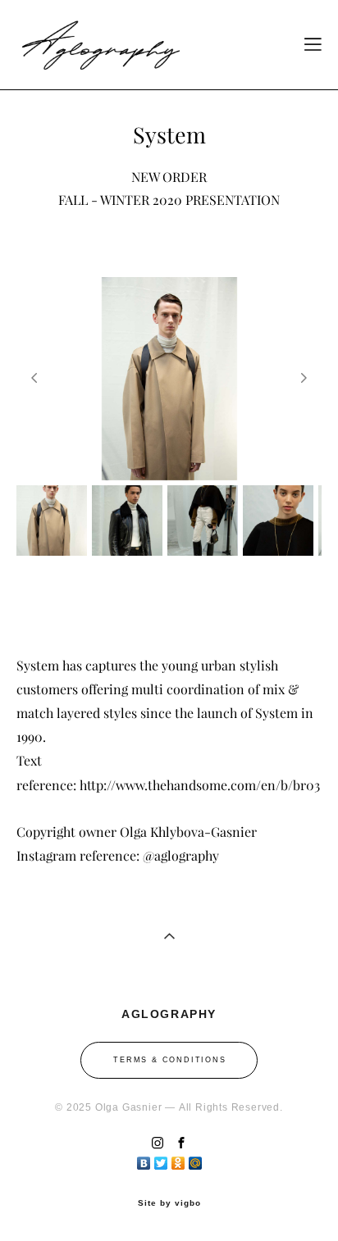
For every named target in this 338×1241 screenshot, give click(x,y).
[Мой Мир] (195, 1159)
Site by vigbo (169, 1203)
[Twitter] (161, 1159)
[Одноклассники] (178, 1159)
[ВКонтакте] (144, 1159)
